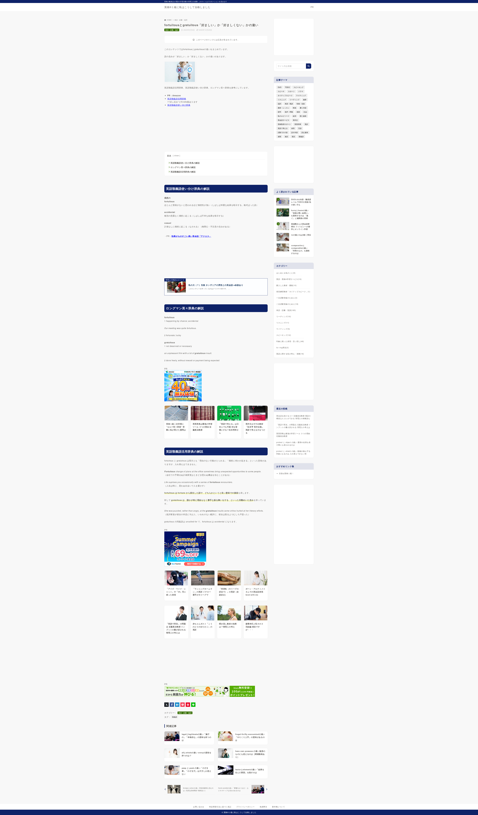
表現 (293, 128)
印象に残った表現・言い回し (290, 341)
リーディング (294, 99)
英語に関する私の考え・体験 (290, 353)
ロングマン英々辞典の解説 (183, 167)
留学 (279, 112)
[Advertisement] (216, 128)
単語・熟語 (289, 103)
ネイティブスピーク (285, 95)
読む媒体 (304, 132)
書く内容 (303, 108)
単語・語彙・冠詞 (181, 20)
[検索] (308, 66)
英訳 (306, 124)
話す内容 (294, 132)
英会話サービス (283, 120)
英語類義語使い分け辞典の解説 (185, 162)
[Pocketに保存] (182, 704)
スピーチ (281, 91)
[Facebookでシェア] (172, 704)
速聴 (279, 136)
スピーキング (298, 87)
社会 (305, 112)
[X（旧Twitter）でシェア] (166, 704)
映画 (294, 108)
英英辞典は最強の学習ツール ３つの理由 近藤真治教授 (293, 434)
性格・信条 (301, 103)
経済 (294, 116)
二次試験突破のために (287, 304)
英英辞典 (298, 124)
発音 (298, 112)
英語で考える (283, 128)
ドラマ (300, 91)
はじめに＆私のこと (286, 273)
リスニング (282, 99)
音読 (293, 136)
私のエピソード (283, 116)
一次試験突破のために (286, 297)
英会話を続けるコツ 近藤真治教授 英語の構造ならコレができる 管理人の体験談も (293, 417)
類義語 (174, 717)
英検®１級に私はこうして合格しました (187, 7)
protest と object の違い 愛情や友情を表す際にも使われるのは (293, 443)
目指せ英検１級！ (286, 473)
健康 (304, 99)
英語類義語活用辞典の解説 (183, 171)
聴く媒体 (303, 116)
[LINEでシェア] (193, 704)
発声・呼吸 (289, 112)
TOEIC (287, 87)
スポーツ (291, 91)
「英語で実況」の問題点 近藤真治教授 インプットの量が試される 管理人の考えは (293, 425)
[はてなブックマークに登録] (177, 704)
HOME (169, 20)
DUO (279, 87)
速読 (286, 136)
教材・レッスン (283, 108)
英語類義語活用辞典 (176, 98)
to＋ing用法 (282, 347)
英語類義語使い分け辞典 (178, 105)
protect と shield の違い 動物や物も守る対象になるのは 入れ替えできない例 (293, 452)
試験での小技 (283, 132)
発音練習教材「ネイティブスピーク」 (293, 291)
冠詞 (279, 103)
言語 (299, 128)
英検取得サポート (284, 124)
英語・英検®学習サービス (289, 279)
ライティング (301, 95)
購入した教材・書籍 (286, 285)
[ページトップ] (472, 809)
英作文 (295, 120)
